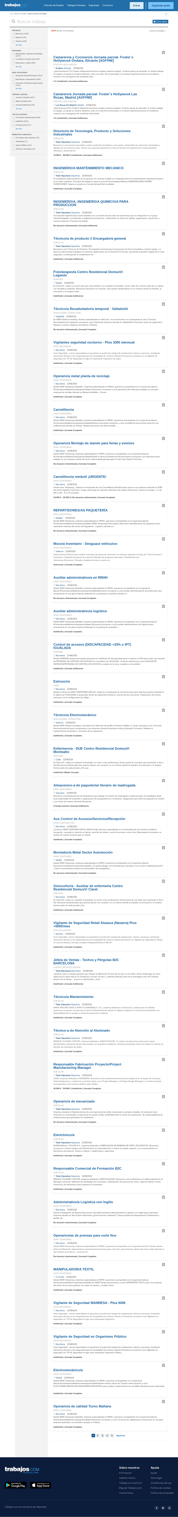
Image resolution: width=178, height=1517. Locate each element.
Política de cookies (161, 1488)
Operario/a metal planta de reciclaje (81, 376)
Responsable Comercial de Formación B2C (87, 1168)
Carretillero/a (63, 409)
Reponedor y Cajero (23, 63)
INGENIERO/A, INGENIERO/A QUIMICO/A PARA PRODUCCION (90, 203)
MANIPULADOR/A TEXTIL (73, 1269)
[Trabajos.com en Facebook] (156, 1508)
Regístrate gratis (161, 5)
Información (125, 1473)
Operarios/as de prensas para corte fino (84, 1235)
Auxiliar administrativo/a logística (80, 611)
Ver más (19, 45)
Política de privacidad (162, 1493)
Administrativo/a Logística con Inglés (83, 1202)
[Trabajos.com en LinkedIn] (169, 1508)
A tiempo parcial (23, 125)
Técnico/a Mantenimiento (73, 996)
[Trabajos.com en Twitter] (163, 1508)
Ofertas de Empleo (54, 5)
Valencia (19, 41)
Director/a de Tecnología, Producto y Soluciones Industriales (92, 132)
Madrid (18, 37)
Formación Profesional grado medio (29, 84)
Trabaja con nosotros (130, 1483)
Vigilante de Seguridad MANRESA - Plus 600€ (89, 1303)
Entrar (136, 5)
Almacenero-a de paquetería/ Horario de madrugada (94, 785)
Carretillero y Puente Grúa (25, 59)
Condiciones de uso (161, 1483)
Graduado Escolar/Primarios (29, 76)
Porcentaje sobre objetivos (27, 138)
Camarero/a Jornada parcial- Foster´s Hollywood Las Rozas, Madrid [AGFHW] (95, 95)
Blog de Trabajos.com (130, 1488)
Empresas (94, 5)
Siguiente (120, 1435)
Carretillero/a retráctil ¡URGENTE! (79, 476)
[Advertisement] (103, 42)
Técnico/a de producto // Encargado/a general (89, 238)
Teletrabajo (22, 141)
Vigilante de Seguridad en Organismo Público (89, 1336)
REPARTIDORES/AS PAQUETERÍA (80, 510)
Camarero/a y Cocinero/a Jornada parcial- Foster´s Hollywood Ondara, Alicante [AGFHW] (93, 59)
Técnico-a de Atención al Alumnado (81, 1030)
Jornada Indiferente (25, 105)
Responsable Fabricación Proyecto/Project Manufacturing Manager (87, 1066)
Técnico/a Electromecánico (74, 715)
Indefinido (22, 121)
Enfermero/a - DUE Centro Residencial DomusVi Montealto (91, 750)
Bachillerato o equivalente (28, 79)
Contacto (107, 5)
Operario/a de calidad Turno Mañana (82, 1406)
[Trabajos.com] (15, 7)
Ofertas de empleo (20, 13)
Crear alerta (161, 21)
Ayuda (154, 1473)
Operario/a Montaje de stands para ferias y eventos (93, 443)
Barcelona (19, 34)
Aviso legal (156, 1478)
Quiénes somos (127, 1478)
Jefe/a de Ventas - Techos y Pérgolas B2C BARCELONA (86, 961)
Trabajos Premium (76, 5)
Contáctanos (126, 1493)
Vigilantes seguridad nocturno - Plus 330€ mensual (94, 342)
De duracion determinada (28, 117)
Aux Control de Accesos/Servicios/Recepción (89, 819)
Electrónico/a (63, 1135)
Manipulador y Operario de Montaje (29, 54)
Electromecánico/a (68, 1370)
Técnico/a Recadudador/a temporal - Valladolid (90, 309)
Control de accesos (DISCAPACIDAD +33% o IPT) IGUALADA (92, 646)
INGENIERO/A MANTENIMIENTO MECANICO (88, 168)
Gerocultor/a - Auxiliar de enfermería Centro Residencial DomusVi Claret (88, 887)
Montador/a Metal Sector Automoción (83, 852)
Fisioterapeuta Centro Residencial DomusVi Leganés (88, 273)
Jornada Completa (25, 97)
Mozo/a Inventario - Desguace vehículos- (85, 543)
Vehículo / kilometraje (25, 149)
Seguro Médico (24, 145)
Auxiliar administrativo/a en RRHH (80, 577)
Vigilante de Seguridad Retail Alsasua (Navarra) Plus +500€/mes (95, 924)
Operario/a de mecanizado (74, 1101)
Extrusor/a (61, 681)
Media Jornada (23, 101)
